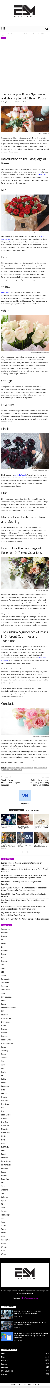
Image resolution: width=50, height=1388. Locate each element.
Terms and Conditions (31, 1384)
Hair (2, 1068)
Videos (3, 1243)
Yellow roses (5, 293)
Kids (2, 1108)
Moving (3, 1140)
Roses (19, 769)
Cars (2, 965)
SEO (2, 1183)
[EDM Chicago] (25, 13)
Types (3, 1229)
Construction (5, 979)
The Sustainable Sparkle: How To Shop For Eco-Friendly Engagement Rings (41, 845)
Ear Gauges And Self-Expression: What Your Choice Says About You (23, 827)
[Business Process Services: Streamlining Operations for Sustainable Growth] (7, 1314)
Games (3, 1054)
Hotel (3, 1090)
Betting (3, 943)
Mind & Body (5, 1133)
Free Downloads (7, 1043)
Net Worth (5, 1147)
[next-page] (26, 852)
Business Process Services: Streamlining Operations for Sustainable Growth (21, 864)
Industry (4, 1097)
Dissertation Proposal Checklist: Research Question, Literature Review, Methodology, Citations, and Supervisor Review (23, 876)
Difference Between (8, 1008)
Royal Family (5, 1179)
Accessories (5, 929)
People (3, 1154)
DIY (2, 1011)
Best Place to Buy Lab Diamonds (7, 826)
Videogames (5, 1240)
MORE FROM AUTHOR (32, 810)
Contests (4, 986)
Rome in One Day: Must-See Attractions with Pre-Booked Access (25, 919)
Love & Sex (5, 1125)
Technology (5, 1215)
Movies (3, 1136)
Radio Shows (6, 1161)
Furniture (4, 1047)
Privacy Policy (16, 1384)
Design (3, 1004)
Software (4, 1197)
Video (3, 1236)
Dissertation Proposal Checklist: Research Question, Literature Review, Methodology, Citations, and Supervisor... (31, 1335)
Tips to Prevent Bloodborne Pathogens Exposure (10, 782)
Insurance (4, 1100)
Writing (3, 1254)
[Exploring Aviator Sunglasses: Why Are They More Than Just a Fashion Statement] (8, 837)
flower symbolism (40, 767)
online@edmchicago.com (29, 1298)
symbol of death (20, 475)
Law (2, 1111)
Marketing (4, 1129)
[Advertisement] (25, 66)
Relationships (6, 1165)
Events (3, 1025)
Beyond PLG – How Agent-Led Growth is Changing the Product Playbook (24, 895)
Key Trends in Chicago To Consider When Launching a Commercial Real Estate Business (20, 914)
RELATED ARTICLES (16, 810)
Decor (3, 1000)
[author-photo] (25, 795)
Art (2, 940)
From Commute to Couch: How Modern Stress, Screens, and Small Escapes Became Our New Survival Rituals (23, 907)
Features (4, 1033)
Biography (4, 950)
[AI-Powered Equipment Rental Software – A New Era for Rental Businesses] (7, 1325)
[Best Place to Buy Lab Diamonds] (8, 819)
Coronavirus (5, 990)
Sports (3, 1200)
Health (3, 1072)
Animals (4, 936)
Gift (2, 1061)
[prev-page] (23, 852)
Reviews (4, 1175)
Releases (4, 1168)
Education (4, 1015)
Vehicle (4, 1233)
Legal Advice (6, 1115)
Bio (2, 947)
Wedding (4, 1247)
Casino (3, 968)
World (3, 1250)
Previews (4, 1158)
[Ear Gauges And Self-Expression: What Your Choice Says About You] (25, 819)
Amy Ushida (7, 102)
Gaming (4, 1058)
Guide (3, 1065)
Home (2, 34)
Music (3, 1143)
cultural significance (26, 767)
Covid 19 (4, 993)
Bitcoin (3, 954)
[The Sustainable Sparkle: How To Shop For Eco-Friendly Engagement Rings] (41, 837)
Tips (2, 1218)
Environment (5, 1022)
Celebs (3, 975)
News (3, 1150)
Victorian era (41, 175)
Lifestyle (4, 1118)
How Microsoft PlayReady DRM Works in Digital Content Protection (21, 883)
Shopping (4, 1190)
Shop (3, 1186)
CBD (2, 972)
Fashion (4, 1029)
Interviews (5, 1104)
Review (4, 1172)
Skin (2, 1193)
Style (8, 34)
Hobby (3, 1079)
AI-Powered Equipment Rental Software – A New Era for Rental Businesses (24, 870)
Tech (3, 1208)
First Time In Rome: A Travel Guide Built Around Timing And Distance (22, 901)
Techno (4, 1211)
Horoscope (5, 1086)
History (3, 1075)
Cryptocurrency (6, 997)
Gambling (4, 1050)
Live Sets (4, 1122)
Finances (4, 1036)
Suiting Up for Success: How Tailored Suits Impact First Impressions (24, 845)
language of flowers (8, 769)
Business (4, 961)
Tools (3, 1222)
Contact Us (5, 983)
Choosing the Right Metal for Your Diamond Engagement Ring (41, 827)
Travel (3, 1225)
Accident (4, 933)
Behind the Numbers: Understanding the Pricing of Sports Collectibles (38, 782)
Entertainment (6, 1018)
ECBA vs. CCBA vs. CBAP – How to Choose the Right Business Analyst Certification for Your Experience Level (24, 889)
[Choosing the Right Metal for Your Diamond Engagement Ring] (41, 819)
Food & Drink (6, 1040)
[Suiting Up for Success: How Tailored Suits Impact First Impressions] (25, 837)
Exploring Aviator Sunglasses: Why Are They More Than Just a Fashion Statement (8, 846)
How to (4, 1093)
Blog (2, 958)
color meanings (12, 767)
